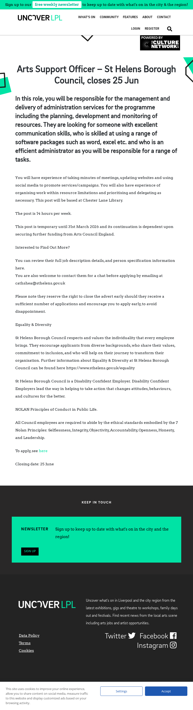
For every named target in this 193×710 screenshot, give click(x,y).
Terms (25, 643)
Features (130, 17)
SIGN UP (30, 551)
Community (109, 17)
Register (152, 29)
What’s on (86, 17)
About (147, 17)
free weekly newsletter (57, 4)
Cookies (26, 650)
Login (135, 29)
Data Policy (29, 635)
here (43, 451)
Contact (164, 17)
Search (168, 29)
